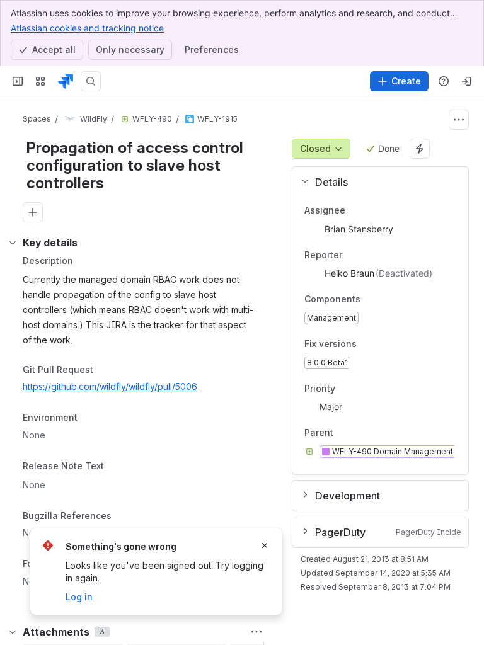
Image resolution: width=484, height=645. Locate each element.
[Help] (444, 81)
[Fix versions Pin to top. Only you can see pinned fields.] (384, 344)
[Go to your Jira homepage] (65, 81)
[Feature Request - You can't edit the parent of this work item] (124, 119)
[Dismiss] (264, 545)
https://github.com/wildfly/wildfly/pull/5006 (110, 386)
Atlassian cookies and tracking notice (87, 28)
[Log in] (466, 81)
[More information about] (112, 467)
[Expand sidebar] (18, 81)
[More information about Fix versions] (369, 345)
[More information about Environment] (90, 419)
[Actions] (459, 120)
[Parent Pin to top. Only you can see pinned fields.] (361, 433)
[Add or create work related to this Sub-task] (33, 212)
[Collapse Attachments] (12, 631)
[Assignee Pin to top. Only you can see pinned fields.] (355, 210)
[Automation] (420, 149)
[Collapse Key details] (12, 242)
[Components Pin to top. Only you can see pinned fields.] (388, 300)
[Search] (91, 81)
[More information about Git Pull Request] (106, 370)
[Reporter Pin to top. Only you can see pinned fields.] (352, 255)
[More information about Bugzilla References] (124, 516)
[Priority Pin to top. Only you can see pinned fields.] (363, 389)
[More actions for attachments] (256, 631)
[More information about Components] (373, 300)
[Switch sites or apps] (40, 81)
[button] (375, 182)
